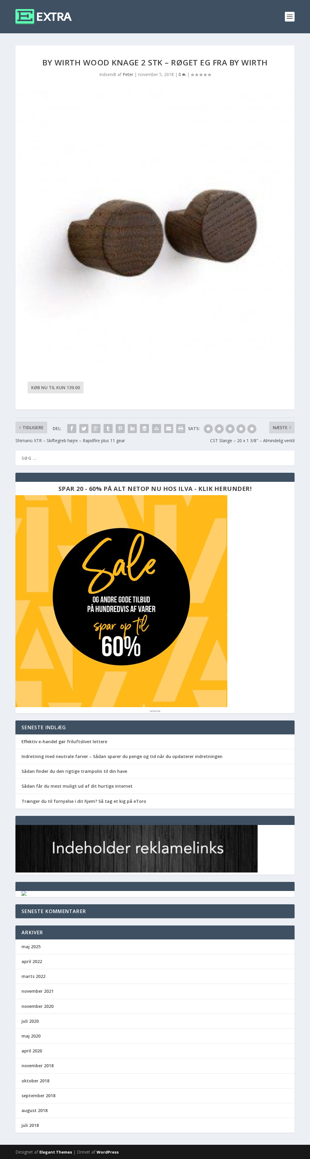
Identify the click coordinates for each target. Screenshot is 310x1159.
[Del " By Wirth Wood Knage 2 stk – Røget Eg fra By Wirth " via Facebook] (72, 428)
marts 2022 (33, 976)
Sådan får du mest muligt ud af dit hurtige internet (77, 786)
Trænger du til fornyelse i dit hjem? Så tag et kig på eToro (83, 801)
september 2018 (38, 1095)
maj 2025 (31, 946)
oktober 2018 (35, 1081)
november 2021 (37, 991)
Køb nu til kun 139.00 (55, 387)
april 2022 (31, 961)
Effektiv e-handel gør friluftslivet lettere (64, 741)
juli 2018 (30, 1125)
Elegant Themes (55, 1152)
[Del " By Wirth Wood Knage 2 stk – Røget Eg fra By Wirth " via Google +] (96, 428)
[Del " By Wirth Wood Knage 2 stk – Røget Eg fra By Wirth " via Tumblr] (108, 428)
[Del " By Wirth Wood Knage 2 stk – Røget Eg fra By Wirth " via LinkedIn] (132, 428)
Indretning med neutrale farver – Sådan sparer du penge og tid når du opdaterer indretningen (122, 756)
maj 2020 (31, 1036)
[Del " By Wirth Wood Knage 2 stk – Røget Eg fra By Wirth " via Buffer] (144, 428)
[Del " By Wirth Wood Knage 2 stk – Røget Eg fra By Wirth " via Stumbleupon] (156, 428)
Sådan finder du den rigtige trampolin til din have (74, 771)
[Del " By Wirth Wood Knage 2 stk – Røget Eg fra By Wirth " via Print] (181, 428)
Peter (128, 74)
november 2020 (37, 1006)
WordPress (108, 1152)
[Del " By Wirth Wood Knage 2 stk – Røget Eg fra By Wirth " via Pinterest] (120, 428)
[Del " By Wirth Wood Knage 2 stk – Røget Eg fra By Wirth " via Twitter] (84, 428)
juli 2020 (30, 1021)
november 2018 (37, 1065)
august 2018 (34, 1110)
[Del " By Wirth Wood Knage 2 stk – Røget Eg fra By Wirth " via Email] (169, 428)
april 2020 (31, 1051)
